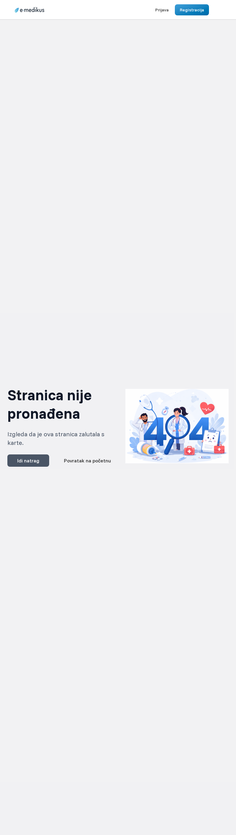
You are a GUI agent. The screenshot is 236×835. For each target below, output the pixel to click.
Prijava (162, 10)
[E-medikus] (29, 10)
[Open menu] (52, 9)
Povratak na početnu (87, 460)
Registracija (192, 10)
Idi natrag (28, 460)
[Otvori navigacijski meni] (215, 9)
